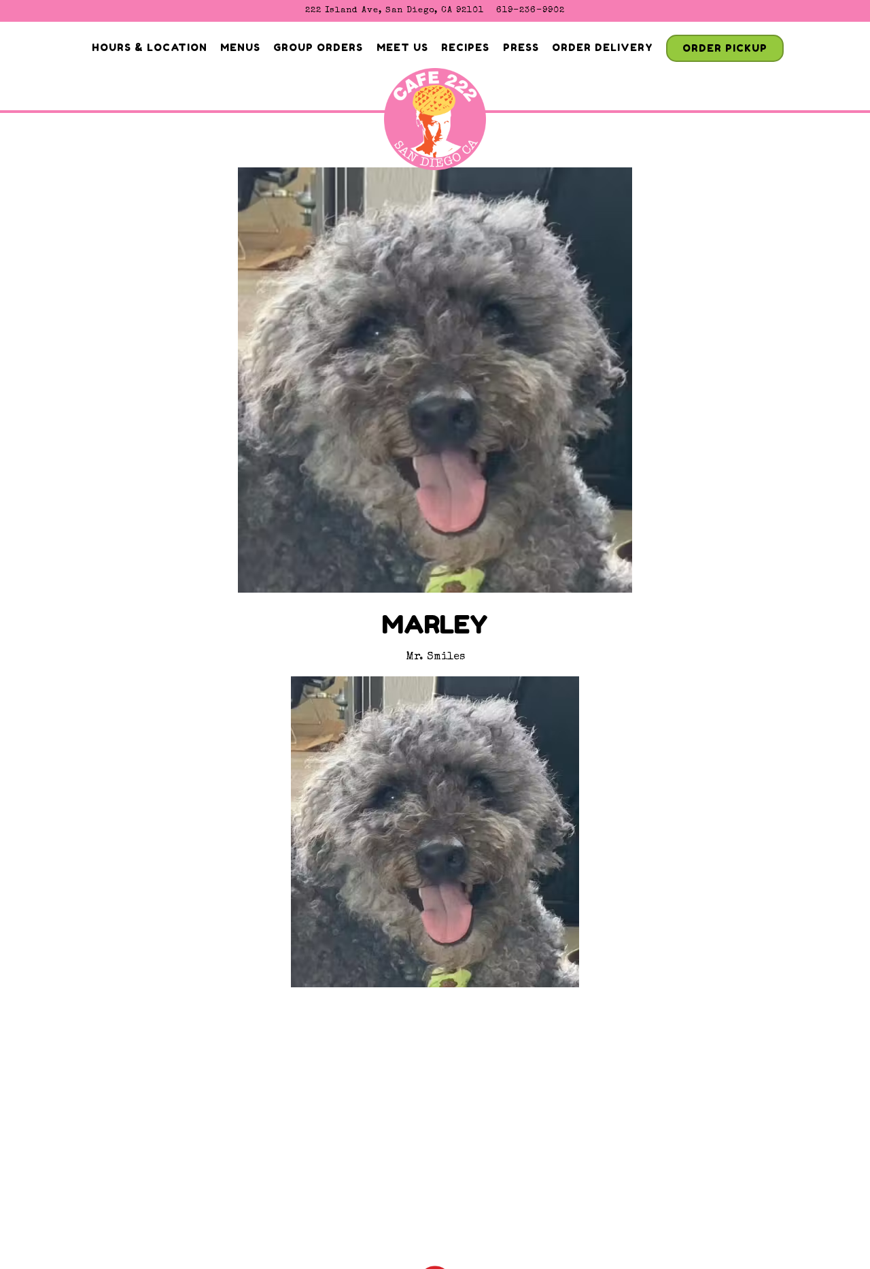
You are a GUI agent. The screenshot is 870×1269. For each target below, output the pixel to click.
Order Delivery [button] (602, 47)
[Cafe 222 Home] (435, 124)
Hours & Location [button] (149, 47)
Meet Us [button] (402, 47)
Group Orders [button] (318, 47)
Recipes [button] (465, 47)
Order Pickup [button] (724, 48)
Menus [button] (240, 47)
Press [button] (521, 47)
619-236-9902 (530, 10)
